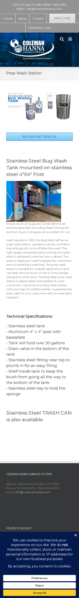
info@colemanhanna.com (44, 8)
